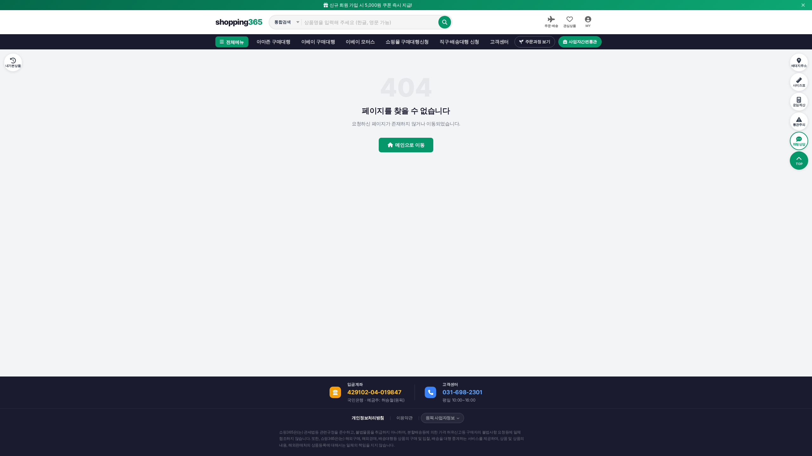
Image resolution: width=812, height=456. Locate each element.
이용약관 (404, 417)
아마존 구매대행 (274, 42)
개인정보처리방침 (368, 417)
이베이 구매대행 (318, 42)
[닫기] (803, 5)
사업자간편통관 (583, 41)
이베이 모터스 (360, 42)
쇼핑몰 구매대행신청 (407, 42)
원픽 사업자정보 (440, 417)
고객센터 (499, 42)
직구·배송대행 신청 (459, 42)
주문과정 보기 (537, 41)
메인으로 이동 (409, 145)
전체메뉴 (235, 42)
